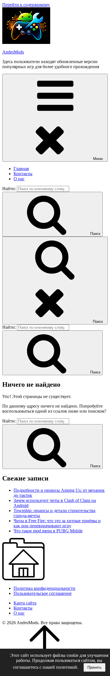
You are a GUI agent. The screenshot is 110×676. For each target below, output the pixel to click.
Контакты (23, 173)
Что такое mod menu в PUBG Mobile (48, 530)
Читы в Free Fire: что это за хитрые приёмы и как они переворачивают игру (57, 523)
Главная (21, 168)
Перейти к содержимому (26, 4)
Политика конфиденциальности (44, 588)
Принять (94, 667)
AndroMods (13, 52)
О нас (19, 178)
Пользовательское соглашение (43, 593)
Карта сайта (25, 603)
